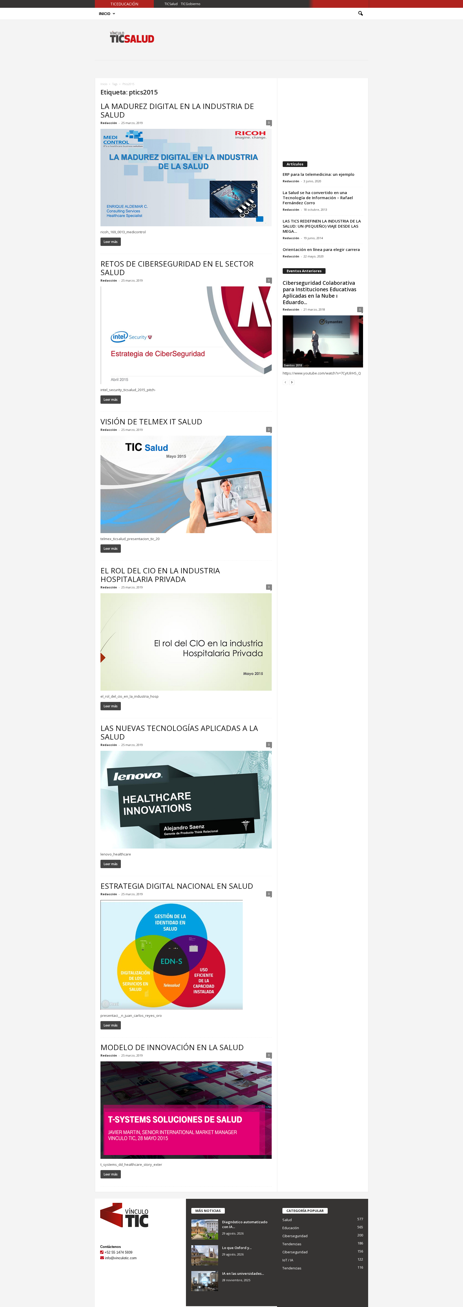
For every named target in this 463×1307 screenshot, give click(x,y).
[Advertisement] (322, 117)
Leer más (111, 241)
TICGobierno (190, 4)
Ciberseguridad (295, 1235)
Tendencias (291, 1244)
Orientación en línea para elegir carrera (321, 249)
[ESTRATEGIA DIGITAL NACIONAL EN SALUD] (186, 955)
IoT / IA (287, 1260)
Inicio (104, 13)
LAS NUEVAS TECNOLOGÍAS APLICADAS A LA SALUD (179, 732)
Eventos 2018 (293, 365)
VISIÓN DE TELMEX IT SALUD (151, 421)
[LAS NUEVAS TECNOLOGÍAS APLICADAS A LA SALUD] (186, 799)
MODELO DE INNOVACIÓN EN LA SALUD (172, 1047)
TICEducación (124, 3)
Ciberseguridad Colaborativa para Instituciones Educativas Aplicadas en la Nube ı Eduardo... (319, 292)
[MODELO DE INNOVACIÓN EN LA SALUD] (186, 1110)
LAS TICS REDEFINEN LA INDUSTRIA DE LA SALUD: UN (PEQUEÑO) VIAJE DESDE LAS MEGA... (322, 226)
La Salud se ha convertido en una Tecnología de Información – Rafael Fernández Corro (318, 197)
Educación (290, 1227)
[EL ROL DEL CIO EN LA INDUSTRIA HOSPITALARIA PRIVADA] (186, 642)
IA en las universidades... (243, 1273)
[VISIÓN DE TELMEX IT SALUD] (186, 484)
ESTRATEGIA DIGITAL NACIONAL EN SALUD (176, 886)
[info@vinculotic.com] (102, 1258)
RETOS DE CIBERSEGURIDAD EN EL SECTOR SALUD (176, 268)
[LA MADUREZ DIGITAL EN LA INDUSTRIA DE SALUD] (186, 177)
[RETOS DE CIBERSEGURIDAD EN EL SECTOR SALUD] (186, 335)
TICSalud (171, 4)
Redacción (108, 123)
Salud (287, 1219)
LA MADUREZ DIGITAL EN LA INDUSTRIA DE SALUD (177, 110)
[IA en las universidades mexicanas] (204, 1281)
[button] (360, 14)
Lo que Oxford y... (237, 1247)
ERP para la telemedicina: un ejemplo (318, 174)
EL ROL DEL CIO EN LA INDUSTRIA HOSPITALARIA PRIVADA (160, 574)
